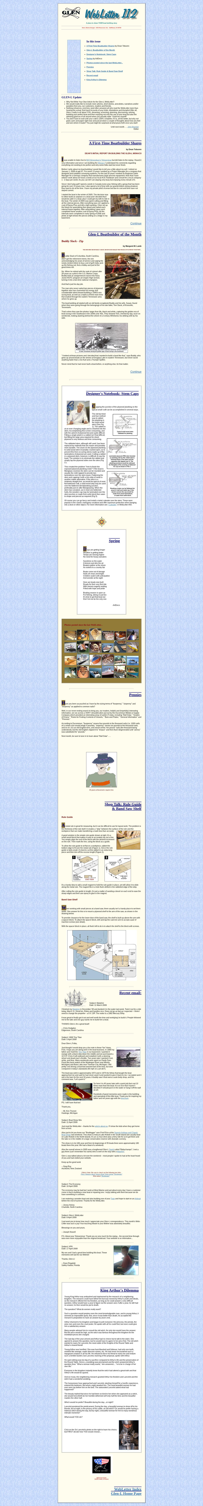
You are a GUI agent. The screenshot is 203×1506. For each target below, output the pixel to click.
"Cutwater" (112, 505)
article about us (101, 1126)
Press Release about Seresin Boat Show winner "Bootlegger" (101, 1174)
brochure (124, 1098)
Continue (135, 223)
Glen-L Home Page (126, 1493)
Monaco (101, 163)
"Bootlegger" (105, 1176)
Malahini (76, 1009)
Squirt (111, 1149)
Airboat (138, 1199)
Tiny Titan (82, 1052)
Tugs (113, 1199)
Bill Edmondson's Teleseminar (99, 160)
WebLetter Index (127, 1489)
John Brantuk (133, 127)
